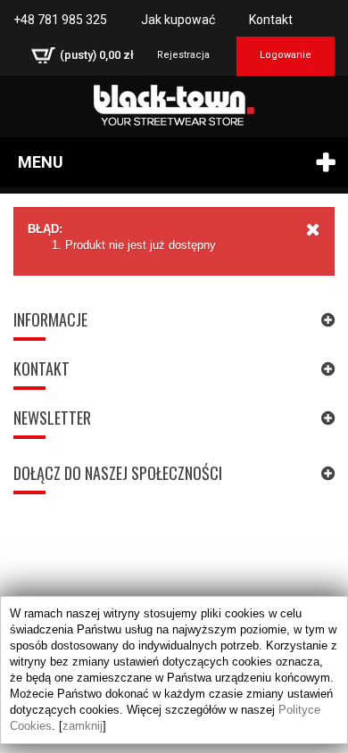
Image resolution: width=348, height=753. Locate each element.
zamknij (82, 725)
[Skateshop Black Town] (174, 105)
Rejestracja (183, 55)
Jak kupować (178, 19)
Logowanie (285, 55)
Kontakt (271, 19)
